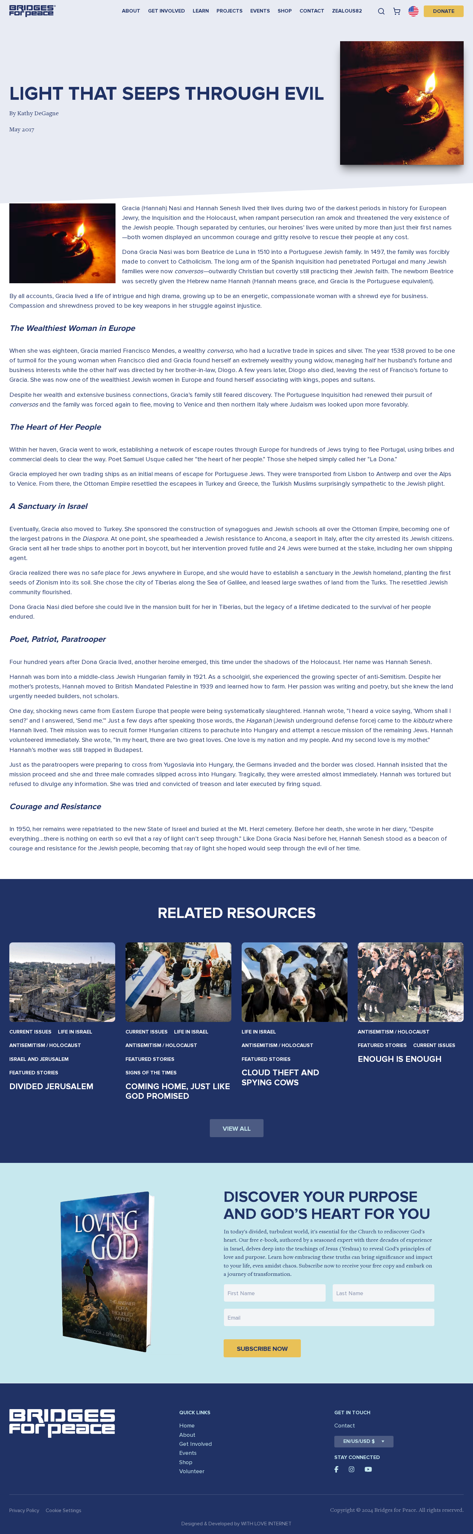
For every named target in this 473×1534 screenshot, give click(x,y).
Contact (312, 11)
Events (260, 11)
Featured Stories (33, 1073)
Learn (201, 11)
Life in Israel (75, 1032)
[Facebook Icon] (336, 1469)
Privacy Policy (24, 1510)
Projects (230, 11)
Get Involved (166, 11)
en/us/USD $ (359, 1441)
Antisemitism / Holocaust (45, 1045)
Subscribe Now (262, 1349)
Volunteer (191, 1471)
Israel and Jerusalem (39, 1059)
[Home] (32, 11)
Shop (285, 11)
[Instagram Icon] (352, 1469)
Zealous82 (347, 11)
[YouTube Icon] (368, 1469)
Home (187, 1425)
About (131, 11)
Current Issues (30, 1032)
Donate (443, 11)
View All (237, 1129)
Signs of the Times (151, 1073)
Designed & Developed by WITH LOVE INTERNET (236, 1523)
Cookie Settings (63, 1510)
